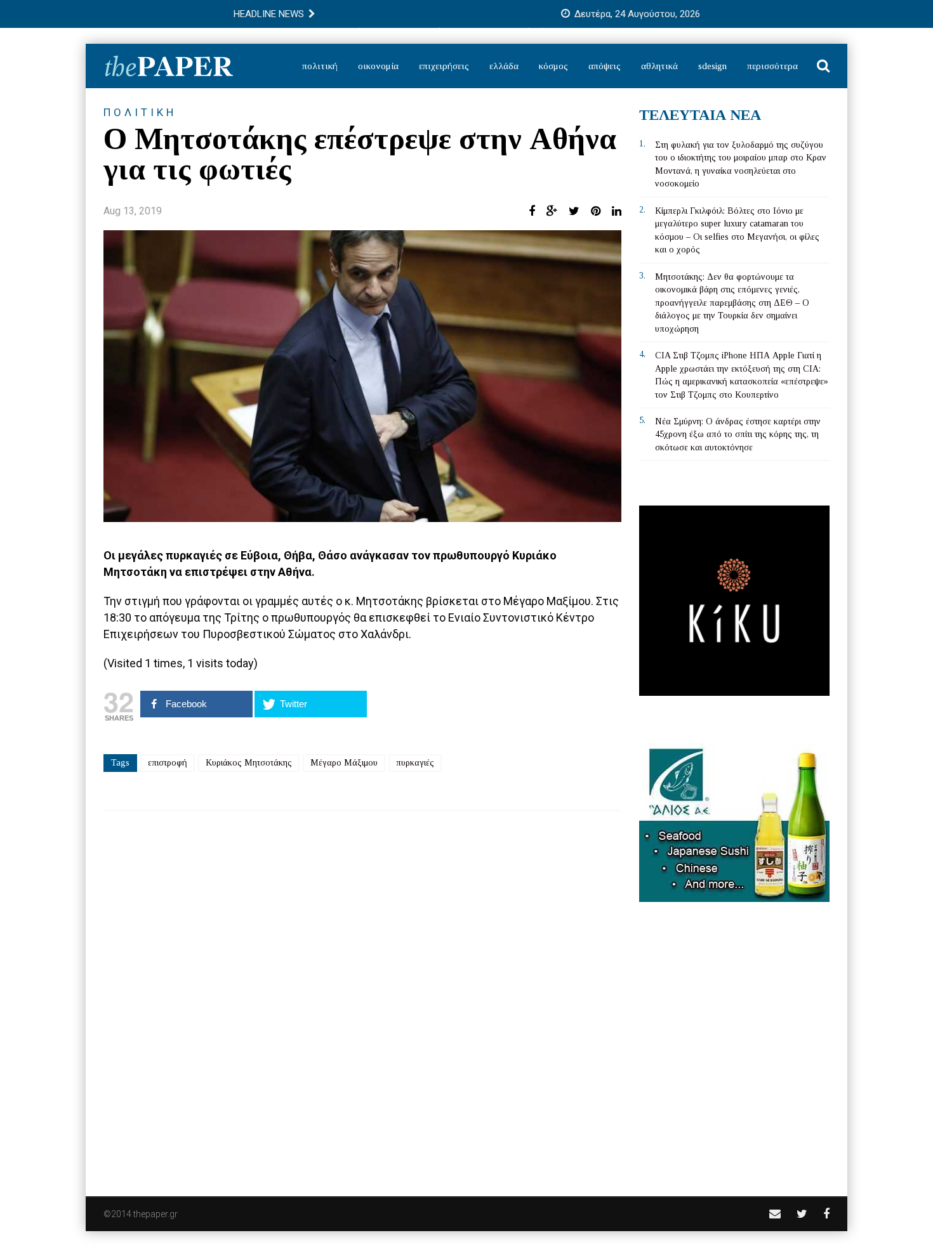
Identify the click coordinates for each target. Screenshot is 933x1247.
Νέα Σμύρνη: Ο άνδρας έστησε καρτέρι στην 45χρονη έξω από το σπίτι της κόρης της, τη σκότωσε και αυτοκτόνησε (738, 434)
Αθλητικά (659, 66)
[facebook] (826, 1213)
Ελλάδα (504, 66)
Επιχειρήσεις (444, 66)
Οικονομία (378, 66)
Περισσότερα (772, 66)
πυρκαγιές (415, 762)
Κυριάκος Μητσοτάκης (249, 762)
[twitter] (802, 1213)
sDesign (712, 66)
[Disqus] (362, 995)
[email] (775, 1213)
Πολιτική (320, 66)
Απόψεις (604, 66)
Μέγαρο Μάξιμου (344, 762)
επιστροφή (167, 762)
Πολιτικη (139, 112)
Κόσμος (553, 66)
